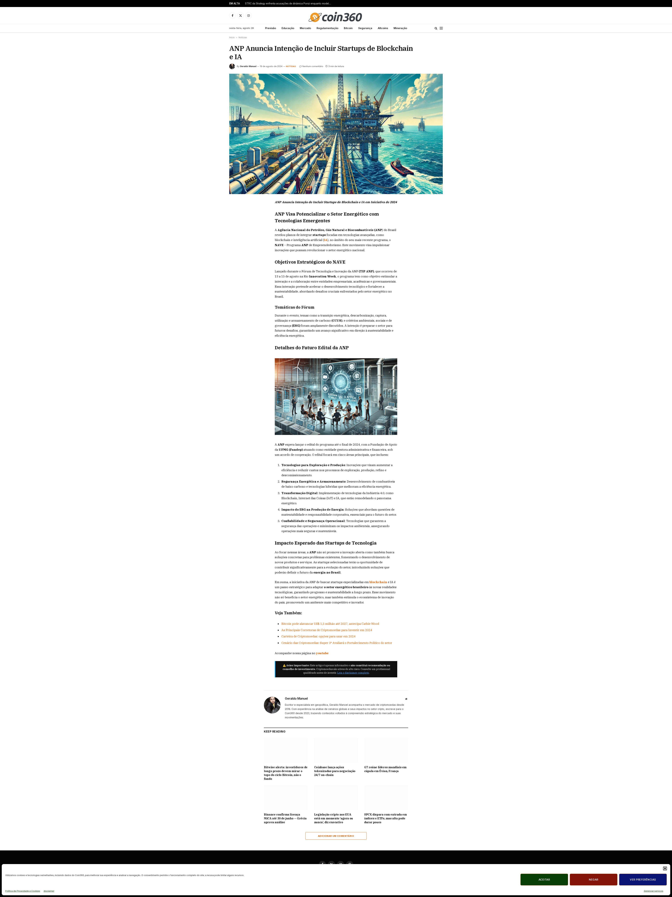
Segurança (365, 28)
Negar (593, 879)
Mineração (400, 28)
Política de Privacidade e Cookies (22, 891)
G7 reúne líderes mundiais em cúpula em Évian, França (385, 769)
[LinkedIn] (235, 227)
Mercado (305, 28)
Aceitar (544, 879)
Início (232, 37)
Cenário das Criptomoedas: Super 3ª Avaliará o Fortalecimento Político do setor (336, 643)
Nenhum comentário (312, 66)
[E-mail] (235, 243)
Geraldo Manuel (248, 66)
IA (325, 240)
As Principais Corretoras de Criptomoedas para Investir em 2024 (326, 630)
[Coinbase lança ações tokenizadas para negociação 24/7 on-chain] (336, 750)
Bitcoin (348, 28)
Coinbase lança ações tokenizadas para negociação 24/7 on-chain (334, 771)
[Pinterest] (235, 235)
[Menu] (441, 28)
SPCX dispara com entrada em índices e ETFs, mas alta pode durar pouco (385, 818)
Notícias (243, 37)
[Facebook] (235, 211)
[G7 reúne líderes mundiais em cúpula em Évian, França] (386, 750)
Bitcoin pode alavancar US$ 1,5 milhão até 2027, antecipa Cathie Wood (330, 624)
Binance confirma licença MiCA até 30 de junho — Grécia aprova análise (285, 818)
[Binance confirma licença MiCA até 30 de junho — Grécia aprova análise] (286, 797)
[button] (665, 868)
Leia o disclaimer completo (353, 672)
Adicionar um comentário (336, 835)
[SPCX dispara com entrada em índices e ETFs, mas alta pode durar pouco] (386, 797)
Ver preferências (643, 879)
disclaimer (49, 891)
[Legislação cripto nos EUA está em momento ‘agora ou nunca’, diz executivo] (336, 797)
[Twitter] (235, 219)
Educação (288, 28)
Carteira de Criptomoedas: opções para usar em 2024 (318, 636)
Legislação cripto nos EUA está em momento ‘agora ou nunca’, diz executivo (333, 818)
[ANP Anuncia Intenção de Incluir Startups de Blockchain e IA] (336, 134)
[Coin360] (336, 15)
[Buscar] (436, 28)
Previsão (270, 28)
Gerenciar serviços (653, 891)
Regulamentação (327, 28)
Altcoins (383, 28)
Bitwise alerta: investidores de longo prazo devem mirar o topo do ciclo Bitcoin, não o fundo (285, 772)
